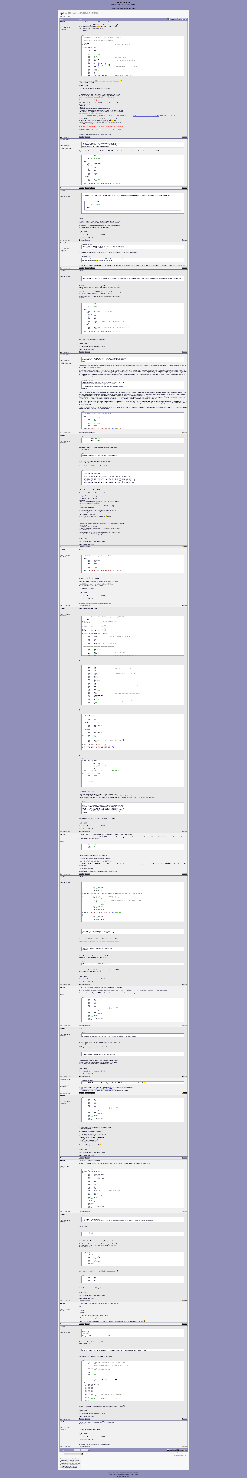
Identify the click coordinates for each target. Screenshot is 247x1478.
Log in (133, 8)
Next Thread (183, 1455)
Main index (109, 1472)
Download (115, 1472)
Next (69, 16)
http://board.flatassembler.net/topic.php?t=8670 (146, 116)
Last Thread (177, 1455)
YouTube (136, 1474)
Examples (129, 1472)
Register (128, 6)
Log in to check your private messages (121, 8)
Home (118, 6)
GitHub (132, 1474)
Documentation (122, 1472)
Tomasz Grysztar (123, 1474)
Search (123, 6)
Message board (136, 1472)
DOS (69, 13)
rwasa (128, 1476)
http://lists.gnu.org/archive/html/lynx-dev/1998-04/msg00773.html (97, 1089)
